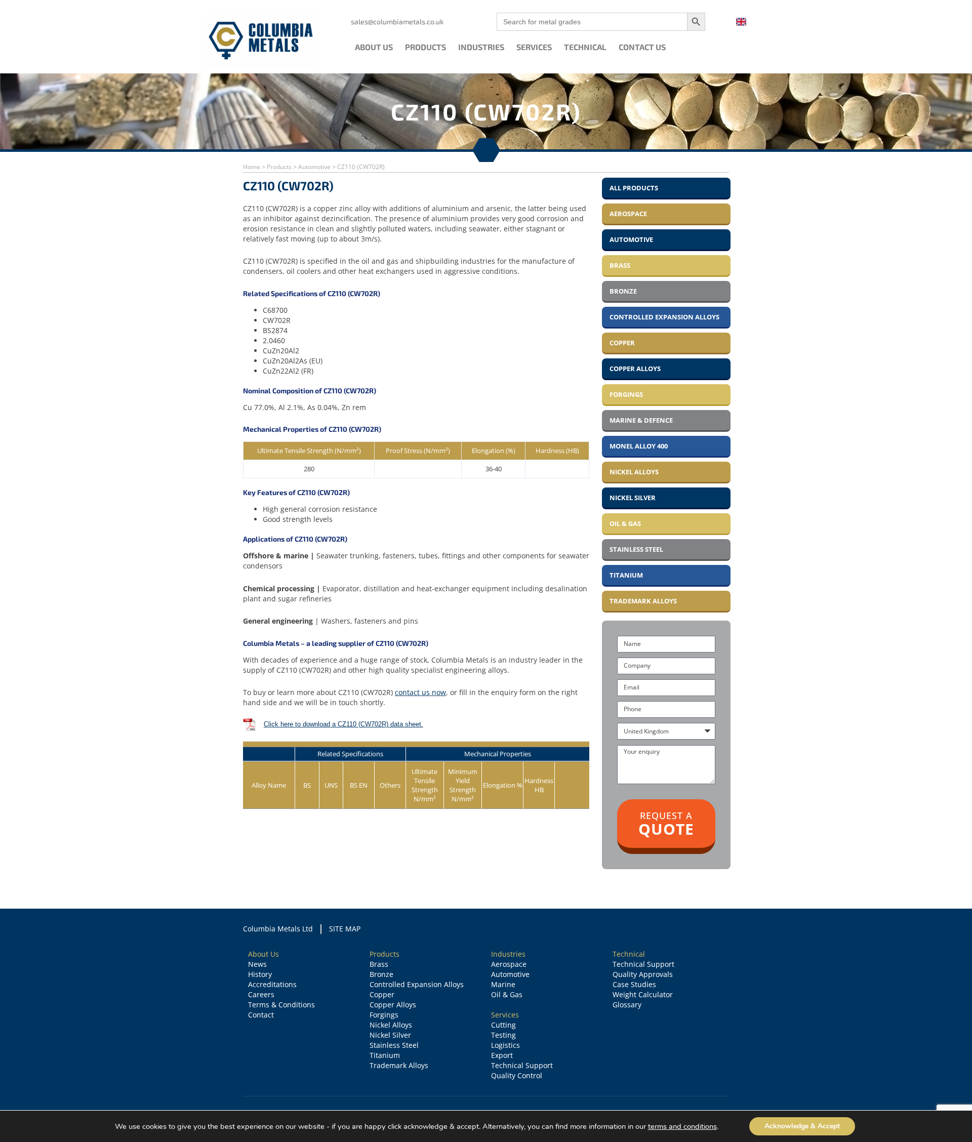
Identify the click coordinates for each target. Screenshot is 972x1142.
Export (502, 1055)
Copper (622, 342)
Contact (261, 1014)
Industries (481, 47)
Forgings (626, 394)
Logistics (505, 1045)
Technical (585, 47)
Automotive (314, 166)
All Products (634, 187)
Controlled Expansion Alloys (664, 316)
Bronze (623, 291)
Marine (503, 984)
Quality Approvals (643, 974)
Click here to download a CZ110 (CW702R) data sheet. (343, 724)
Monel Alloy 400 (639, 446)
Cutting (503, 1025)
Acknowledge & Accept (802, 1126)
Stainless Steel (636, 549)
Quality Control (516, 1075)
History (260, 974)
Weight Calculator (643, 994)
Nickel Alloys (634, 471)
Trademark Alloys (643, 600)
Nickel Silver (633, 497)
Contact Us (642, 47)
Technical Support (522, 1065)
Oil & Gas (625, 523)
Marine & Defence (641, 420)
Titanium (626, 575)
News (257, 964)
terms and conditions (682, 1126)
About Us (374, 47)
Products (425, 47)
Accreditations (272, 984)
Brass (620, 265)
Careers (261, 994)
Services (534, 47)
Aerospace (628, 213)
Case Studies (634, 984)
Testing (503, 1035)
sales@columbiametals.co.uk (397, 21)
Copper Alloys (635, 368)
